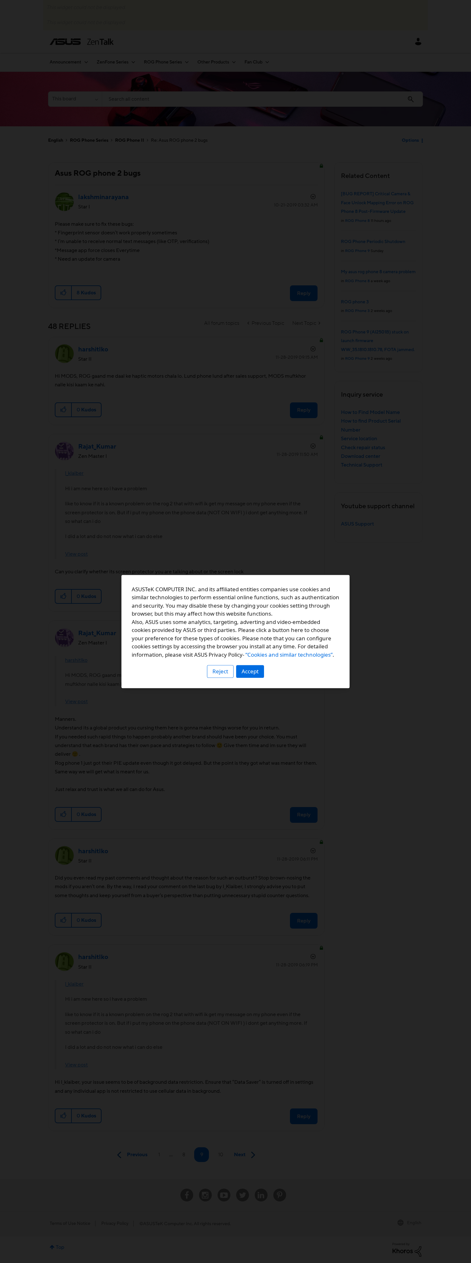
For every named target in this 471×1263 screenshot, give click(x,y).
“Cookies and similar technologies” (289, 654)
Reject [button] (220, 671)
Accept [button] (250, 671)
